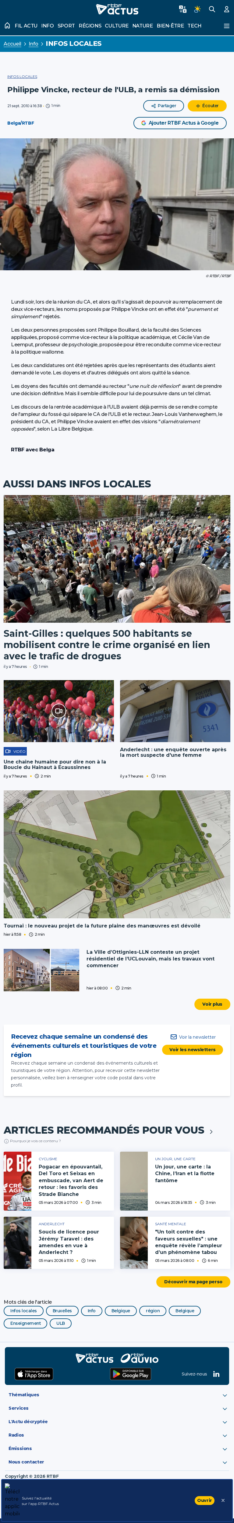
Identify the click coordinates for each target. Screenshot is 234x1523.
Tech (194, 26)
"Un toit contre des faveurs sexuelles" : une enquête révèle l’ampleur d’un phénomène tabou (188, 1242)
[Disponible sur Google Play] (130, 1374)
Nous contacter (26, 1462)
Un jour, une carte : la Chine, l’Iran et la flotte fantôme (184, 1173)
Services (19, 1408)
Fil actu (26, 26)
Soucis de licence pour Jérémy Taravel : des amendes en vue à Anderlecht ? (69, 1242)
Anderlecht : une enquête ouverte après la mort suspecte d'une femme (173, 752)
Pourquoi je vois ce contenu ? (35, 1141)
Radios (16, 1435)
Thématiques (24, 1394)
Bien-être (170, 26)
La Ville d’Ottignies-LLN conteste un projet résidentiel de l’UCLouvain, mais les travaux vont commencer (150, 959)
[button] (117, 204)
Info (47, 26)
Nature (142, 26)
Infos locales (73, 43)
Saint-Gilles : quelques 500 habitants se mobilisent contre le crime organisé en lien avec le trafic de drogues (107, 645)
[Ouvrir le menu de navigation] (226, 26)
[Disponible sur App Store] (34, 1374)
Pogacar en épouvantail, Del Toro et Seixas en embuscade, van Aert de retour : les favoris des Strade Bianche (71, 1180)
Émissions (20, 1448)
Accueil (12, 44)
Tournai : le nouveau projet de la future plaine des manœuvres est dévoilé (102, 926)
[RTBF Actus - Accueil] (117, 9)
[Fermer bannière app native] (223, 1500)
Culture (116, 26)
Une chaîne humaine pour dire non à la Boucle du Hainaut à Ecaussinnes (55, 764)
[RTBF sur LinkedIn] (216, 1374)
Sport (66, 26)
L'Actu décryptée (28, 1421)
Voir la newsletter (197, 1037)
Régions (90, 26)
